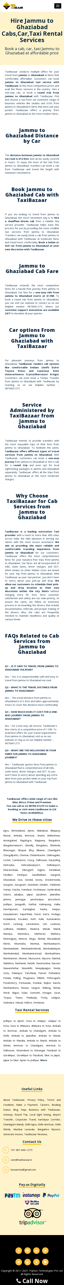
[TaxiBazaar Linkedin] (36, 1250)
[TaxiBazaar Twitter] (45, 1250)
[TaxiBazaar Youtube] (27, 1262)
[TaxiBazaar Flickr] (45, 1262)
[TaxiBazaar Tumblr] (36, 1262)
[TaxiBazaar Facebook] (18, 1250)
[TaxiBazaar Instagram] (27, 1250)
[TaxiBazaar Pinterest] (18, 1262)
